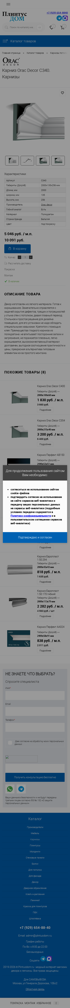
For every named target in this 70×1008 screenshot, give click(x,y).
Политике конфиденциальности (31, 515)
